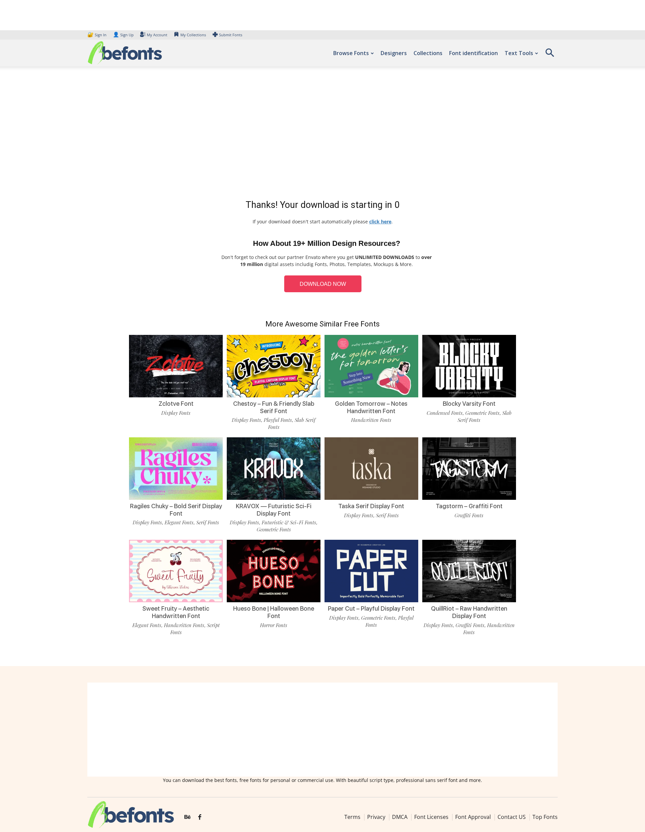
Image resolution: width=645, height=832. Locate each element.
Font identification (473, 53)
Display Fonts (175, 412)
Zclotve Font (176, 403)
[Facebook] (199, 817)
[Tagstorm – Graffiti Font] (469, 468)
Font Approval (473, 817)
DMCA (399, 817)
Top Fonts (545, 817)
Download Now (323, 284)
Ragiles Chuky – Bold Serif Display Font (176, 509)
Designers (394, 53)
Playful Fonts (278, 420)
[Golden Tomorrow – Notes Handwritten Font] (371, 365)
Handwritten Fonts (371, 420)
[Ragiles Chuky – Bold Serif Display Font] (176, 468)
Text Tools (519, 53)
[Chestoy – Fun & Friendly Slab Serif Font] (273, 365)
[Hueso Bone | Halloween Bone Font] (273, 570)
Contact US (512, 817)
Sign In (97, 34)
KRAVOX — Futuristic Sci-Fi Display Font (273, 509)
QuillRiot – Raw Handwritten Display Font (469, 612)
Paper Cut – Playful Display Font (371, 608)
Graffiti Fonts (469, 515)
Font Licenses (431, 817)
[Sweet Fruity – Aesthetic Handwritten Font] (176, 570)
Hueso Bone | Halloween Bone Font (273, 612)
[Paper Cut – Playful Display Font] (371, 570)
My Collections (193, 34)
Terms (352, 817)
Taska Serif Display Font (371, 506)
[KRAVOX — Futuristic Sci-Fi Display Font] (273, 468)
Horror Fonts (273, 625)
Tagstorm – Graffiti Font (469, 506)
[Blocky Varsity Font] (469, 365)
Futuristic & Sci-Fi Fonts (289, 522)
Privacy (376, 817)
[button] (550, 55)
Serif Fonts (207, 522)
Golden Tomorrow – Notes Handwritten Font (371, 407)
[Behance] (187, 817)
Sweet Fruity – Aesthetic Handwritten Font (175, 612)
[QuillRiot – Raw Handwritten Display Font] (469, 570)
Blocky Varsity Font (469, 403)
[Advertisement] (322, 134)
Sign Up (123, 34)
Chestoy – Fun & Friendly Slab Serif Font (273, 407)
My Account (157, 34)
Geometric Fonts (482, 412)
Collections (428, 53)
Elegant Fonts (179, 522)
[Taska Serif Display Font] (371, 468)
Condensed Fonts (445, 412)
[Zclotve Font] (176, 365)
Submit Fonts (230, 34)
